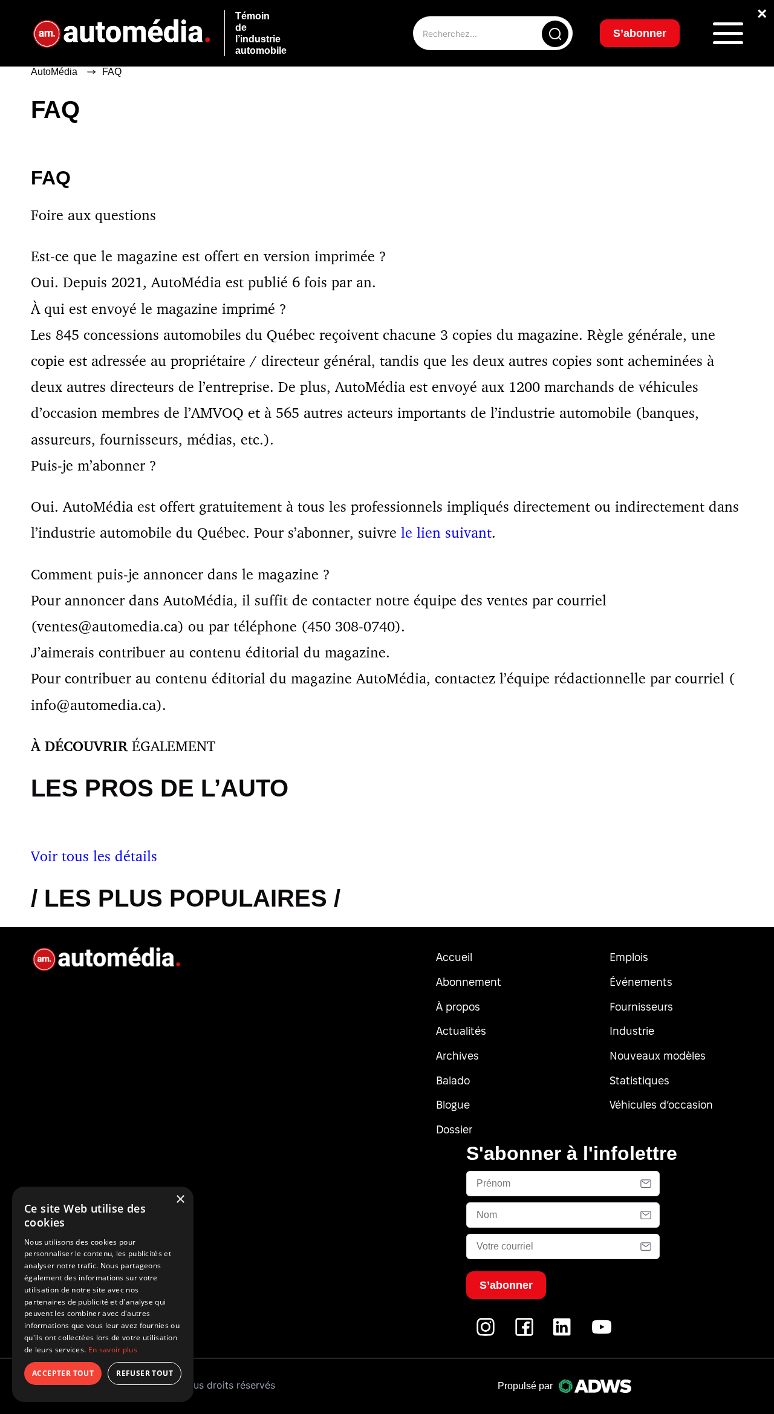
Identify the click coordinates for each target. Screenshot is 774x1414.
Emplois (629, 957)
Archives (457, 1055)
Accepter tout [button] (63, 1373)
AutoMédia (54, 72)
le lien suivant (446, 532)
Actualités (461, 1031)
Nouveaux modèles (658, 1055)
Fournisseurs (641, 1006)
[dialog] (103, 1294)
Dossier (454, 1129)
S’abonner (639, 33)
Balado (453, 1080)
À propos (458, 1006)
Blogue (453, 1104)
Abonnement (468, 982)
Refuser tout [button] (144, 1373)
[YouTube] (601, 1333)
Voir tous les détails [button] (94, 856)
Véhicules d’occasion (661, 1104)
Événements (641, 982)
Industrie (632, 1031)
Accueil (454, 957)
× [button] (179, 1199)
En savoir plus (112, 1349)
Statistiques (639, 1080)
